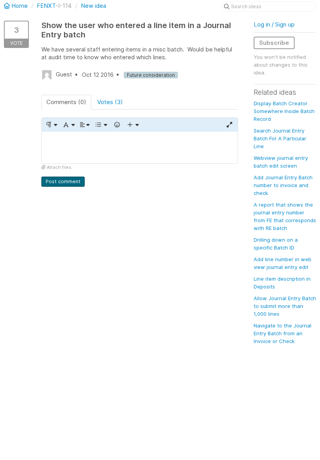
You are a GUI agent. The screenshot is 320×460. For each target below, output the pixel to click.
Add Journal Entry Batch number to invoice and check (283, 185)
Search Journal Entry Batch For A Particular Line (280, 138)
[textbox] (139, 147)
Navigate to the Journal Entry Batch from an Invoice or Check (282, 333)
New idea (93, 5)
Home (19, 5)
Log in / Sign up (274, 24)
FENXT (46, 5)
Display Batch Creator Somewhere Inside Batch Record (284, 111)
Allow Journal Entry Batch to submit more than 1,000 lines (285, 306)
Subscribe (274, 42)
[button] (51, 124)
